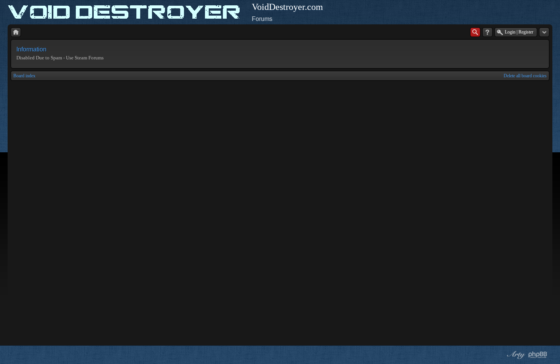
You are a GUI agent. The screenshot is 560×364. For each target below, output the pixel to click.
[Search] (475, 32)
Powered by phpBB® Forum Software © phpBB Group (537, 355)
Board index (24, 75)
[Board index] (16, 32)
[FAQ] (487, 32)
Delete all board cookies (525, 75)
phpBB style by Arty (515, 355)
